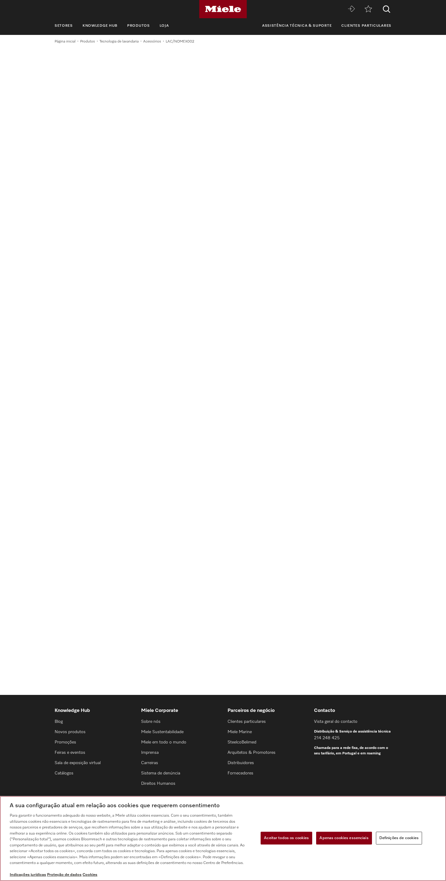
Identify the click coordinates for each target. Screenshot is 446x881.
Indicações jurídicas (28, 875)
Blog (59, 721)
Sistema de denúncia (160, 773)
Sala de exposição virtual (78, 763)
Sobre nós (150, 721)
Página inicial (65, 41)
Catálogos (64, 773)
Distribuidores (241, 763)
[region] (223, 838)
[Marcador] (368, 9)
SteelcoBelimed (242, 742)
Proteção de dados (64, 875)
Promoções (65, 742)
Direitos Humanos (158, 783)
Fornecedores (240, 773)
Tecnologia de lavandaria (119, 41)
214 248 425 (327, 738)
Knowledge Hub (100, 26)
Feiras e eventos (70, 752)
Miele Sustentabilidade (162, 732)
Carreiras (149, 763)
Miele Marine (240, 732)
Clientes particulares (366, 26)
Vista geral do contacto (335, 721)
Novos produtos (70, 732)
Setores (64, 26)
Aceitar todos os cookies (286, 838)
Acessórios (152, 41)
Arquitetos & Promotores (251, 752)
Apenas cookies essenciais (343, 838)
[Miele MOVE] (351, 9)
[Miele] (223, 9)
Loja (164, 26)
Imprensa (150, 752)
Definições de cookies (399, 838)
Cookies (90, 875)
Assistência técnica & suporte (297, 26)
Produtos (138, 26)
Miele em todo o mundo (163, 742)
